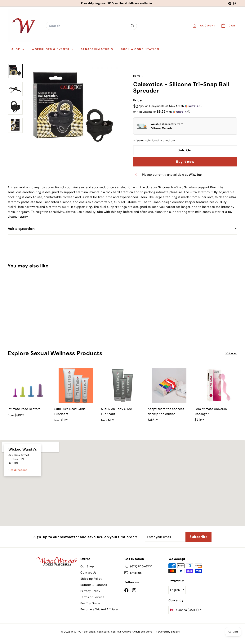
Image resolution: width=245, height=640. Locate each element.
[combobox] (91, 26)
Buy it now (185, 161)
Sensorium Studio (97, 49)
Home (137, 75)
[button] (173, 106)
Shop (16, 49)
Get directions (17, 470)
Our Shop (87, 566)
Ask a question (21, 228)
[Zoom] (73, 110)
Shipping (139, 140)
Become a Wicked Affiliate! (99, 609)
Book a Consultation (140, 49)
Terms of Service (92, 597)
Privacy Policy (90, 591)
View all (231, 353)
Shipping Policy (91, 579)
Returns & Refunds (93, 585)
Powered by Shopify (168, 631)
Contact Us (88, 572)
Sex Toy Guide (90, 603)
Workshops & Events (51, 49)
